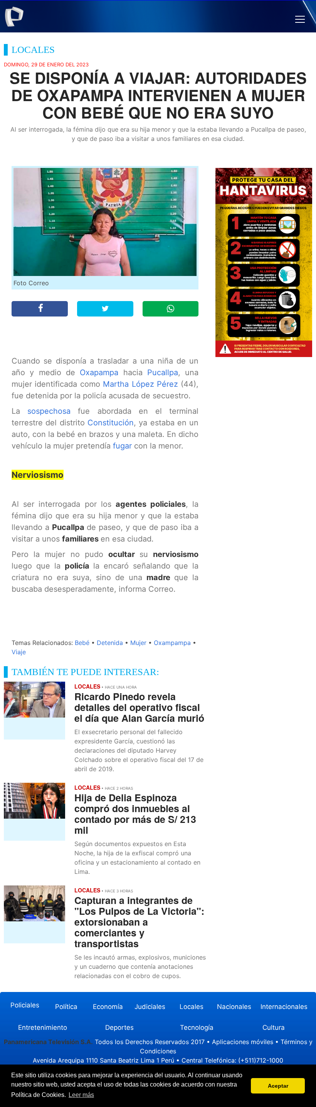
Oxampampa (172, 643)
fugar (123, 445)
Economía (108, 1007)
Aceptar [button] (278, 1086)
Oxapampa (101, 372)
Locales (191, 1007)
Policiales (24, 1005)
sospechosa (52, 411)
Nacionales (234, 1007)
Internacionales (284, 1007)
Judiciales (149, 1007)
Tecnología (196, 1027)
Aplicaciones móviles (242, 1042)
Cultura (273, 1027)
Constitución (110, 422)
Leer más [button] (81, 1095)
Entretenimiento (42, 1027)
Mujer (138, 643)
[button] (300, 19)
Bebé (82, 643)
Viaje (19, 652)
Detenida (110, 643)
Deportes (119, 1027)
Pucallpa (162, 372)
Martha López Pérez (140, 384)
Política (66, 1007)
